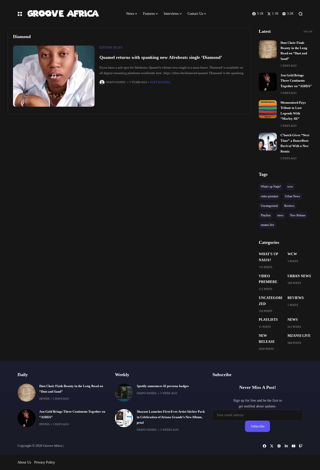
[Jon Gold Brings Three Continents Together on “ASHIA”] (268, 82)
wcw (292, 254)
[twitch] (300, 446)
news (293, 320)
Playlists (268, 320)
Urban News (299, 276)
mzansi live (299, 336)
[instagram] (279, 446)
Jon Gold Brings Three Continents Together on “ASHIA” (296, 81)
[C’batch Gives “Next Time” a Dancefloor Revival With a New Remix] (268, 142)
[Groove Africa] (72, 14)
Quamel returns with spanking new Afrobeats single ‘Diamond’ (161, 57)
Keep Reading (160, 82)
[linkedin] (286, 446)
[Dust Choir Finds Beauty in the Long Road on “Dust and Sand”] (268, 49)
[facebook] (264, 446)
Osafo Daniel (116, 82)
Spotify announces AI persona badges (163, 386)
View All (308, 31)
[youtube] (293, 446)
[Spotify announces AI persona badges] (124, 393)
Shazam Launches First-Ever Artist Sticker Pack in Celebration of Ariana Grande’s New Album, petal (171, 417)
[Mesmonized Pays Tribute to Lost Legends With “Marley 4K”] (268, 109)
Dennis (44, 398)
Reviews (296, 298)
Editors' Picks (111, 47)
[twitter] (272, 446)
